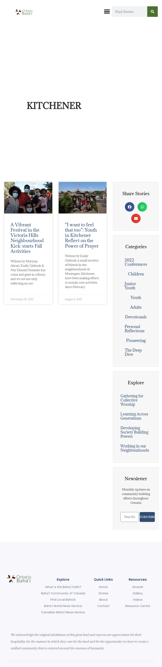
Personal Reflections (134, 328)
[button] (107, 11)
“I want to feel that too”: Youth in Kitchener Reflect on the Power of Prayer (82, 235)
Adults (136, 307)
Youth (136, 297)
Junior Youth (130, 285)
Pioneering (136, 340)
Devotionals (136, 316)
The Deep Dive (133, 352)
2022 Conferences (136, 262)
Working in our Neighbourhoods (134, 448)
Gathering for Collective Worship (131, 400)
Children (136, 273)
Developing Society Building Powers (134, 432)
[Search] (152, 11)
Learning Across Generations (134, 416)
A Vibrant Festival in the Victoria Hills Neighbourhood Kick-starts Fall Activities (27, 237)
